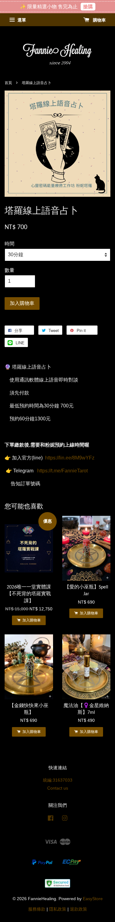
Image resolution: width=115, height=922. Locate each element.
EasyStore (93, 898)
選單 (21, 20)
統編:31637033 (57, 780)
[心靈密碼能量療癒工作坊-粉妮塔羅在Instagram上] (64, 819)
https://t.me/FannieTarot (62, 470)
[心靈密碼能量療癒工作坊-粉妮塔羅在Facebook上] (50, 819)
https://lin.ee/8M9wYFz (69, 457)
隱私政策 (57, 909)
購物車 (99, 20)
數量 (9, 270)
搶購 (88, 6)
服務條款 (36, 909)
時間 (9, 243)
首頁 (8, 83)
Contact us (57, 788)
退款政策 (78, 909)
